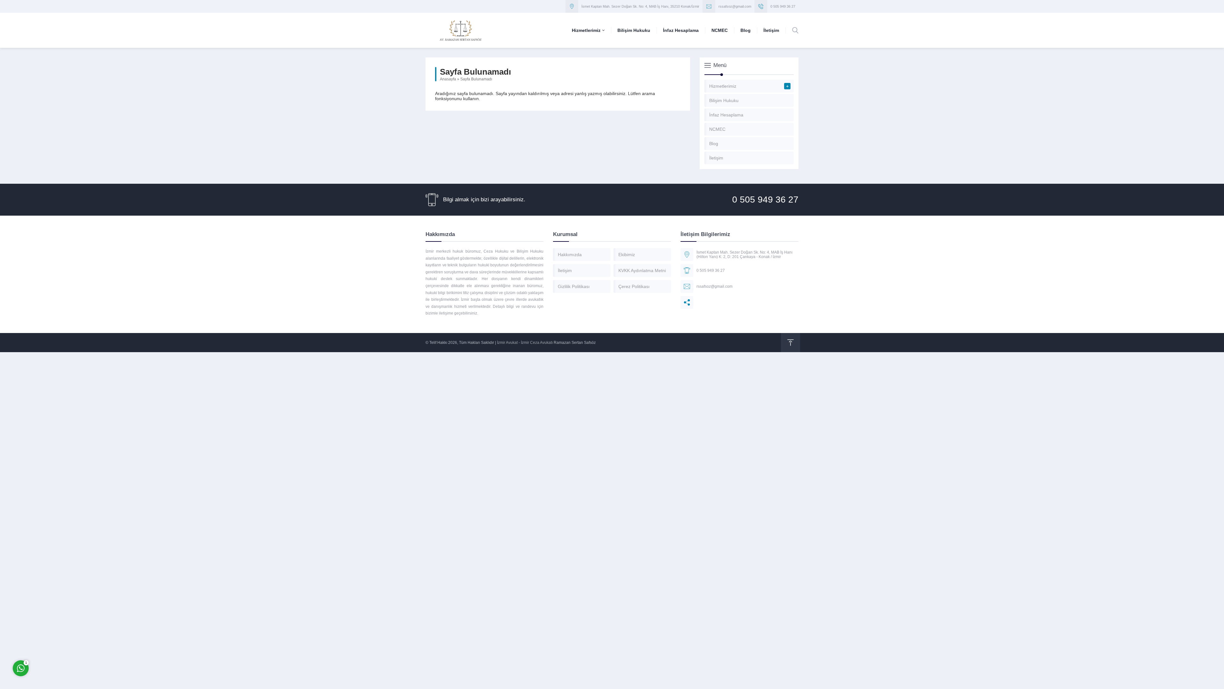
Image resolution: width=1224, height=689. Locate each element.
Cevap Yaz (60, 642)
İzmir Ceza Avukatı (537, 342)
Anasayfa (448, 79)
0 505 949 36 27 (782, 6)
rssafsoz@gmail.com (734, 6)
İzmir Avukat (507, 342)
